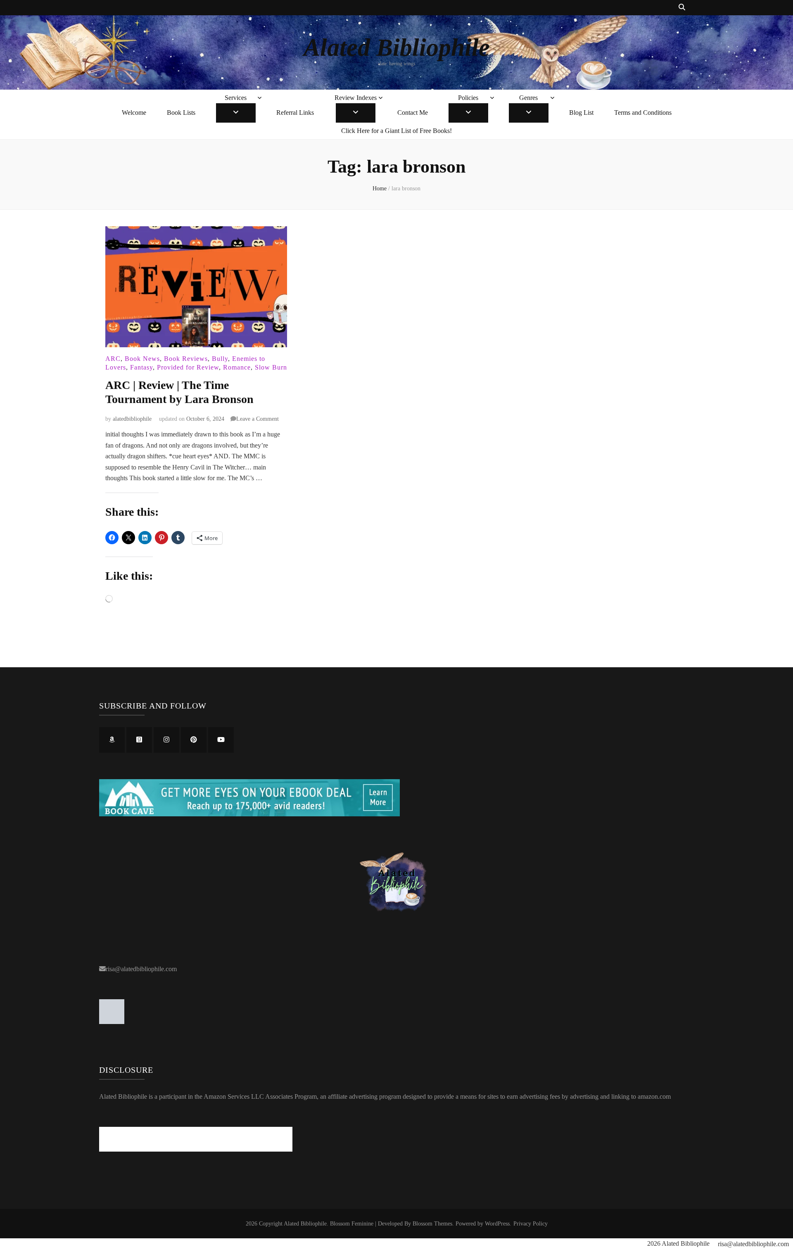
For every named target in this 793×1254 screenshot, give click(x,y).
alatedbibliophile (132, 419)
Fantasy (141, 367)
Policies (468, 97)
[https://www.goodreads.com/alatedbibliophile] (139, 740)
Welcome (134, 112)
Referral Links (295, 112)
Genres (528, 97)
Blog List (581, 112)
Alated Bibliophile (397, 47)
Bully (220, 358)
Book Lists (181, 112)
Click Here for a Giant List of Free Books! (396, 130)
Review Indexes (356, 97)
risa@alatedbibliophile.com (141, 968)
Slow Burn (271, 367)
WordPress (497, 1224)
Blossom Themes (432, 1224)
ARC (113, 358)
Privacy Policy (530, 1224)
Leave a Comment (257, 419)
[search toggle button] (682, 7)
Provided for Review (188, 367)
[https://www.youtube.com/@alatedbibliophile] (221, 740)
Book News (142, 358)
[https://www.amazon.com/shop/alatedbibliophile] (112, 740)
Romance (237, 367)
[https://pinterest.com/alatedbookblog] (194, 740)
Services (236, 97)
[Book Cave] (249, 814)
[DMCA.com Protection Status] (111, 1021)
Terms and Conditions (643, 112)
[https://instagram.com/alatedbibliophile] (166, 740)
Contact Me (412, 112)
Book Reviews (186, 358)
